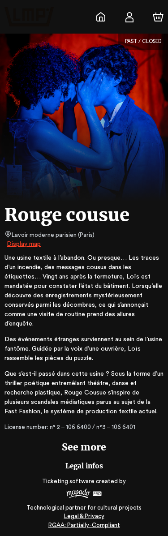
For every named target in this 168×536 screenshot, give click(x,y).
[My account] (129, 17)
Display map (24, 244)
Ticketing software (68, 481)
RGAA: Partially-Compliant (84, 525)
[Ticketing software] (84, 494)
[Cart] (158, 17)
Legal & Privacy (84, 516)
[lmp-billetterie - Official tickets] (100, 17)
